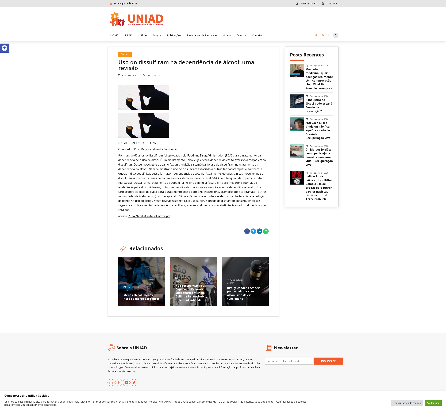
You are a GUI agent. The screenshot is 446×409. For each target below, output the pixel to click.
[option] (193, 97)
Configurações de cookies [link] (407, 402)
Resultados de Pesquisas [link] (202, 35)
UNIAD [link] (128, 35)
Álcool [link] (125, 54)
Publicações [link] (174, 35)
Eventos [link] (242, 35)
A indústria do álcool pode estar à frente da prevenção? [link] (319, 105)
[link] (4, 48)
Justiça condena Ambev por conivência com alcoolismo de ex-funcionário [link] (243, 293)
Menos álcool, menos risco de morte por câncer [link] (141, 297)
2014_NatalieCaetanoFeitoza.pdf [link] (149, 216)
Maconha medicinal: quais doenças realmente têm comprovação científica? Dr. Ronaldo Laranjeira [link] (319, 78)
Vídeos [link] (227, 35)
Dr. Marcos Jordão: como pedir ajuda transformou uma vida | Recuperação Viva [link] (319, 157)
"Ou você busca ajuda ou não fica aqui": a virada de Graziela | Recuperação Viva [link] (318, 130)
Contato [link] (257, 35)
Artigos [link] (157, 35)
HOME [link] (114, 35)
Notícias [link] (142, 35)
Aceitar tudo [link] (433, 402)
